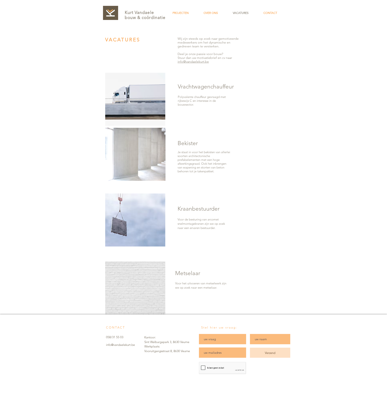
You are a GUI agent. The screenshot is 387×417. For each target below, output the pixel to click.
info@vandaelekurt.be (193, 61)
